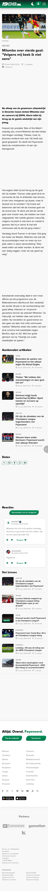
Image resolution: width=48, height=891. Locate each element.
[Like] (7, 540)
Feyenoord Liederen (33, 875)
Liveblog (30, 783)
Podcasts (30, 755)
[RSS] (38, 791)
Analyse (5, 779)
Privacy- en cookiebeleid (10, 849)
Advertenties (32, 775)
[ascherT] (8, 523)
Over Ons (30, 779)
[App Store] (21, 798)
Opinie (5, 759)
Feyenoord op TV (8, 877)
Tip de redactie (12, 738)
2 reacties (28, 64)
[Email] (9, 463)
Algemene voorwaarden (10, 853)
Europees (6, 767)
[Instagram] (8, 791)
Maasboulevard (33, 759)
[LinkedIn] (25, 463)
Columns (30, 751)
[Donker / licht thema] (32, 3)
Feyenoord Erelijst (32, 880)
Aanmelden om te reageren (24, 512)
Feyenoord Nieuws (32, 877)
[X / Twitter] (4, 463)
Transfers (6, 755)
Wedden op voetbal (9, 880)
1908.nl (11, 4)
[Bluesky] (18, 791)
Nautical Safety (31, 873)
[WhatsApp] (20, 463)
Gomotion (15, 863)
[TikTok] (34, 791)
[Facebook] (15, 463)
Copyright (5, 858)
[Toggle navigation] (44, 4)
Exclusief (6, 763)
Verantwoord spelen (9, 856)
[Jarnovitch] (8, 552)
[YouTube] (28, 791)
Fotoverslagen (32, 767)
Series (5, 775)
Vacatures (36, 738)
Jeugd (5, 771)
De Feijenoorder (33, 763)
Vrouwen (6, 783)
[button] (27, 522)
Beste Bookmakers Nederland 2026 (8, 874)
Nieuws (5, 751)
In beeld (29, 771)
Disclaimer (5, 851)
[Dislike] (12, 540)
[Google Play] (8, 798)
